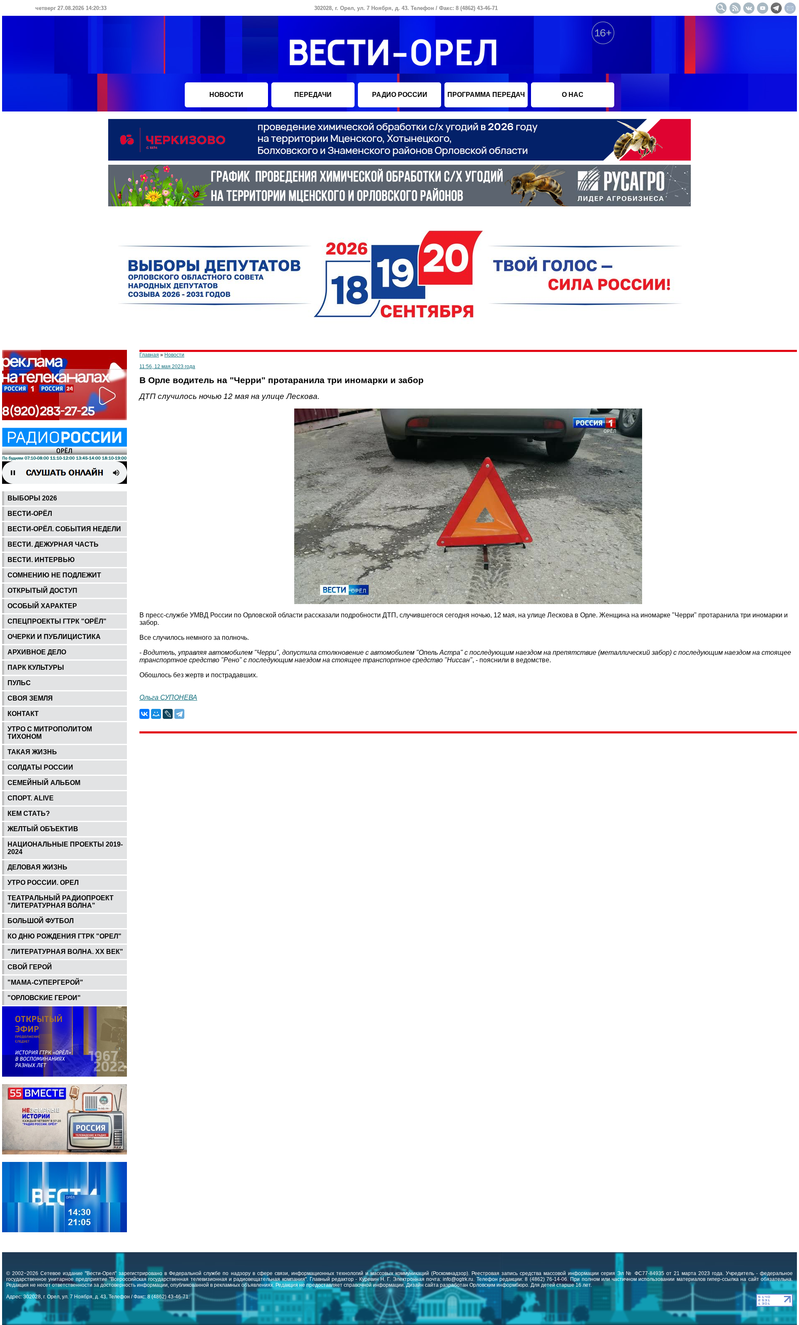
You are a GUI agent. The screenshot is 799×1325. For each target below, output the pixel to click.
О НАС (572, 94)
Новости (174, 355)
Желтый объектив (42, 828)
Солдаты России (40, 767)
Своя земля (30, 698)
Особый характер (42, 605)
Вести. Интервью (41, 559)
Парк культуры (35, 667)
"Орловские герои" (44, 997)
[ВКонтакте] (144, 714)
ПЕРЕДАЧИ (313, 94)
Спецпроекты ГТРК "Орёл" (57, 621)
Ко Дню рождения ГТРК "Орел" (64, 936)
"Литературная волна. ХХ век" (65, 951)
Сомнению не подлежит (54, 575)
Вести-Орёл (29, 513)
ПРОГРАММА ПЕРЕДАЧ (486, 94)
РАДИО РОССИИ (399, 94)
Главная (149, 355)
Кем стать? (28, 813)
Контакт (23, 713)
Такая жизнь (32, 751)
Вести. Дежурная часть (53, 544)
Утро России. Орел (43, 882)
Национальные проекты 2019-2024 (65, 848)
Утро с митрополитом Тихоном (49, 733)
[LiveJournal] (168, 714)
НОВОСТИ (226, 94)
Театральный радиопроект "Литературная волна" (60, 901)
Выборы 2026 (32, 498)
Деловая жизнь (37, 867)
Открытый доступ (42, 590)
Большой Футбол (40, 920)
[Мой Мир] (156, 714)
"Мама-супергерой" (45, 982)
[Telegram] (179, 714)
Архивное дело (36, 652)
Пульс (19, 682)
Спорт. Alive (30, 798)
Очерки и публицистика (54, 636)
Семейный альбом (43, 782)
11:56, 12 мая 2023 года (167, 366)
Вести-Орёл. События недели (64, 528)
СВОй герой (29, 967)
